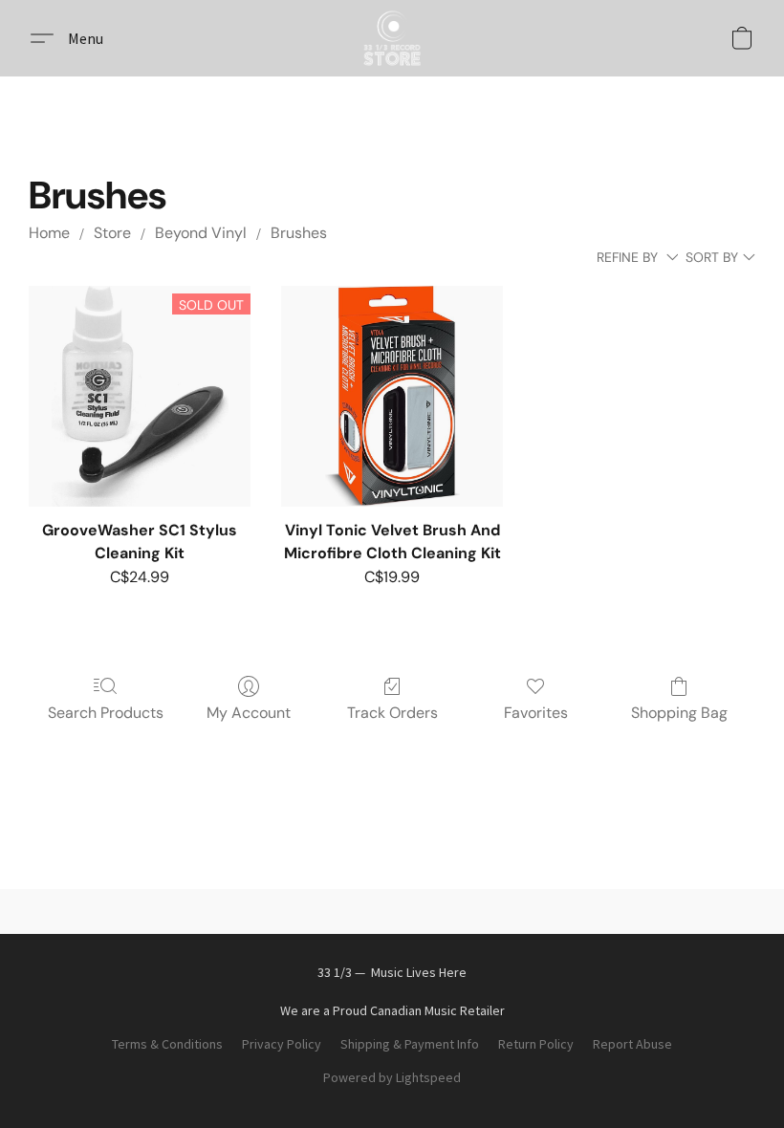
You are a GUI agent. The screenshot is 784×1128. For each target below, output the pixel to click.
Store (112, 233)
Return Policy (536, 1043)
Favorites (536, 713)
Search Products (105, 713)
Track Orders (392, 713)
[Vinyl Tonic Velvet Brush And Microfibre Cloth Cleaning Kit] (392, 397)
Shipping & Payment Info (409, 1043)
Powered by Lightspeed (392, 1077)
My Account (249, 713)
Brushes (299, 233)
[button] (392, 38)
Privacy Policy (281, 1043)
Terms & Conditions (167, 1043)
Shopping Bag (679, 713)
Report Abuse (632, 1043)
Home (49, 233)
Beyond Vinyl (201, 233)
